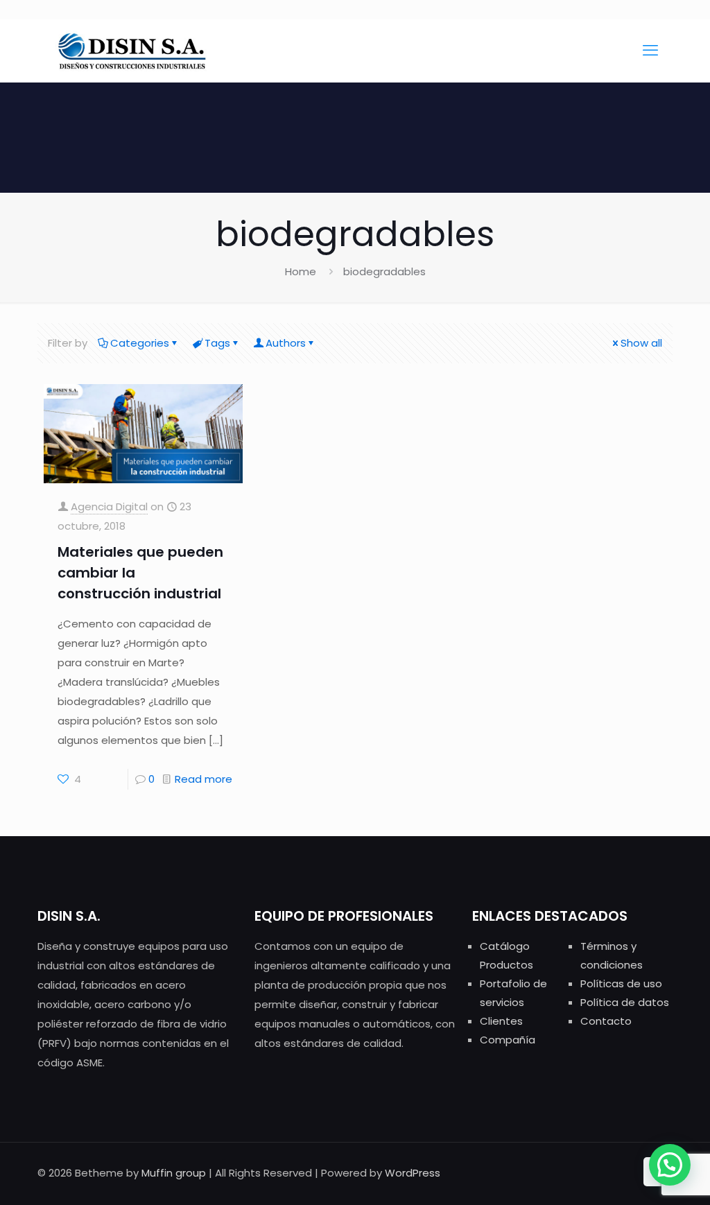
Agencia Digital (109, 506)
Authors (286, 343)
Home (300, 271)
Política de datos (624, 1002)
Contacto (606, 1021)
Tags (217, 343)
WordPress (412, 1172)
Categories (139, 343)
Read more (203, 779)
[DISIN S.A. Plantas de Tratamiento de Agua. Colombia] (132, 50)
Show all (641, 343)
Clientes (501, 1021)
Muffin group (173, 1172)
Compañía (507, 1039)
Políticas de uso (621, 983)
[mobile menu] (650, 50)
